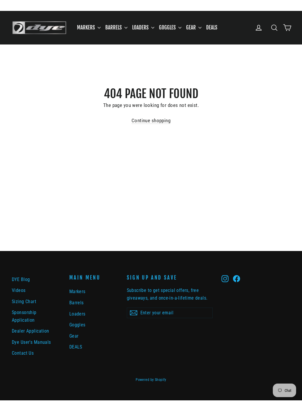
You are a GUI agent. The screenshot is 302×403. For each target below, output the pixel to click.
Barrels (114, 27)
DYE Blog (21, 279)
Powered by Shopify (151, 380)
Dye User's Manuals (31, 342)
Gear (191, 27)
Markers (86, 27)
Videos (19, 290)
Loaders (141, 27)
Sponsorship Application (24, 316)
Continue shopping (151, 120)
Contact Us (23, 353)
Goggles (168, 27)
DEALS (211, 27)
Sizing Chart (24, 301)
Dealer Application (30, 331)
